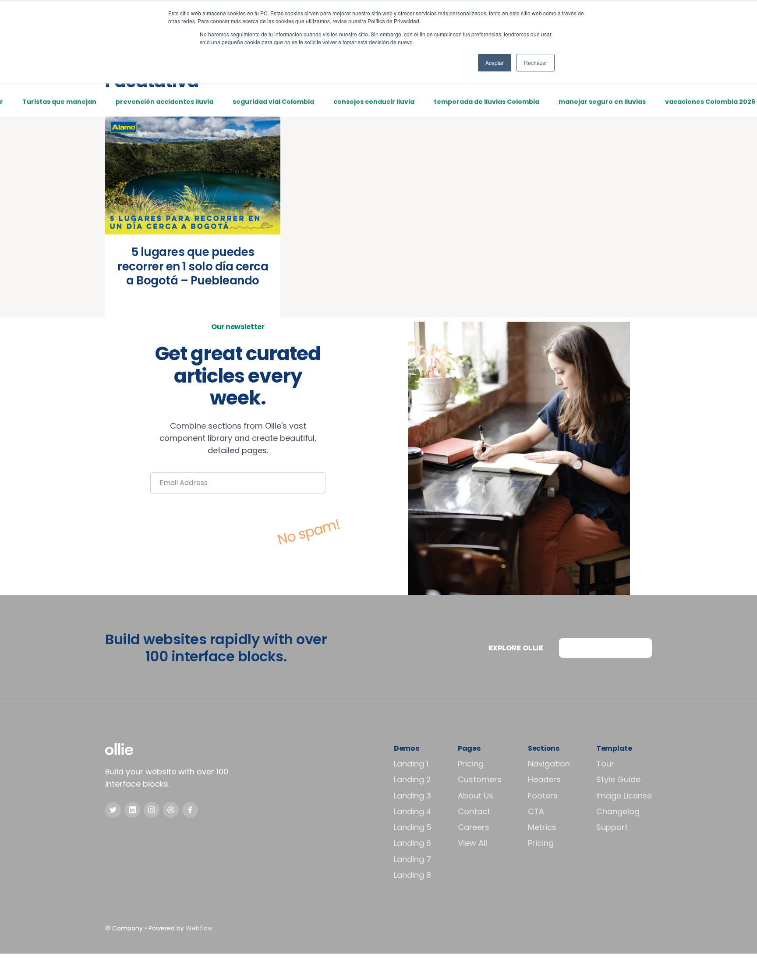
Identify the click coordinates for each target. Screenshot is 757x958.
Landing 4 (413, 811)
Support (612, 827)
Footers (543, 795)
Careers (473, 827)
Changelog (618, 811)
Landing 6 (412, 842)
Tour (605, 763)
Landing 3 (412, 795)
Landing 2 (412, 779)
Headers (544, 779)
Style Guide (618, 779)
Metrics (542, 827)
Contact (474, 811)
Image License (624, 795)
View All (472, 842)
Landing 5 (413, 827)
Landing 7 (412, 859)
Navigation (549, 763)
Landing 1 (411, 763)
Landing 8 (412, 874)
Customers (480, 779)
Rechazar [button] (535, 62)
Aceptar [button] (494, 62)
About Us (475, 795)
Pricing (471, 763)
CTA (536, 811)
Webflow (199, 928)
